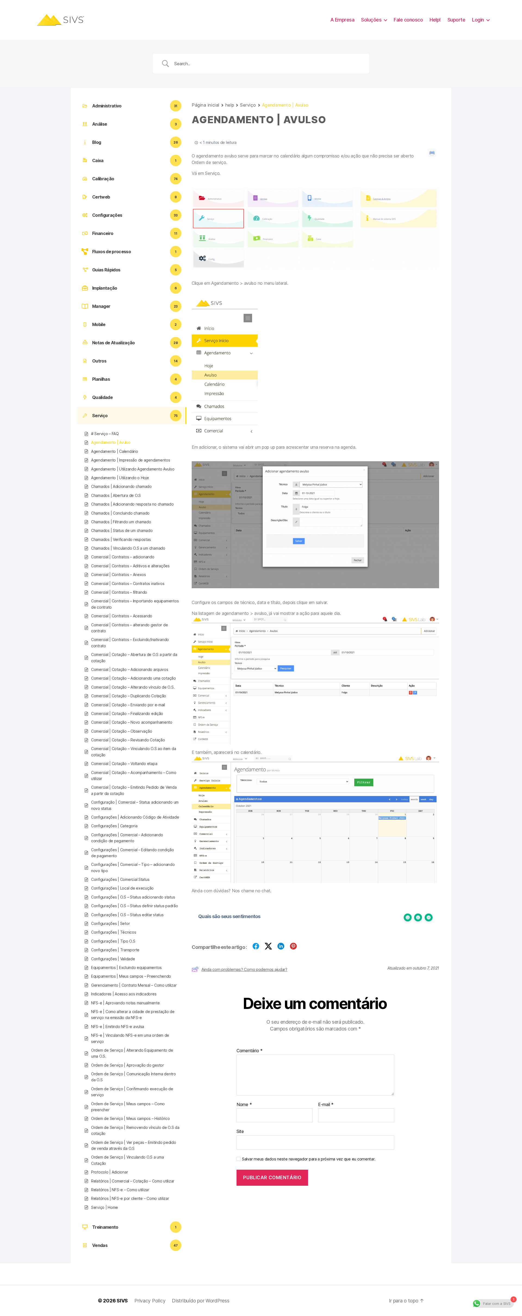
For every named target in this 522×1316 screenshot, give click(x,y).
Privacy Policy (149, 1300)
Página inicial (205, 105)
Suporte (456, 20)
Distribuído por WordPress (200, 1300)
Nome (244, 1104)
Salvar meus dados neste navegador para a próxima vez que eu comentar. (308, 1159)
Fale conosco (408, 20)
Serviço (248, 105)
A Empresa (342, 20)
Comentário (250, 1050)
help (229, 105)
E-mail (326, 1104)
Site (240, 1131)
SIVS (122, 1300)
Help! (435, 20)
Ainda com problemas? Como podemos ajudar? (244, 969)
